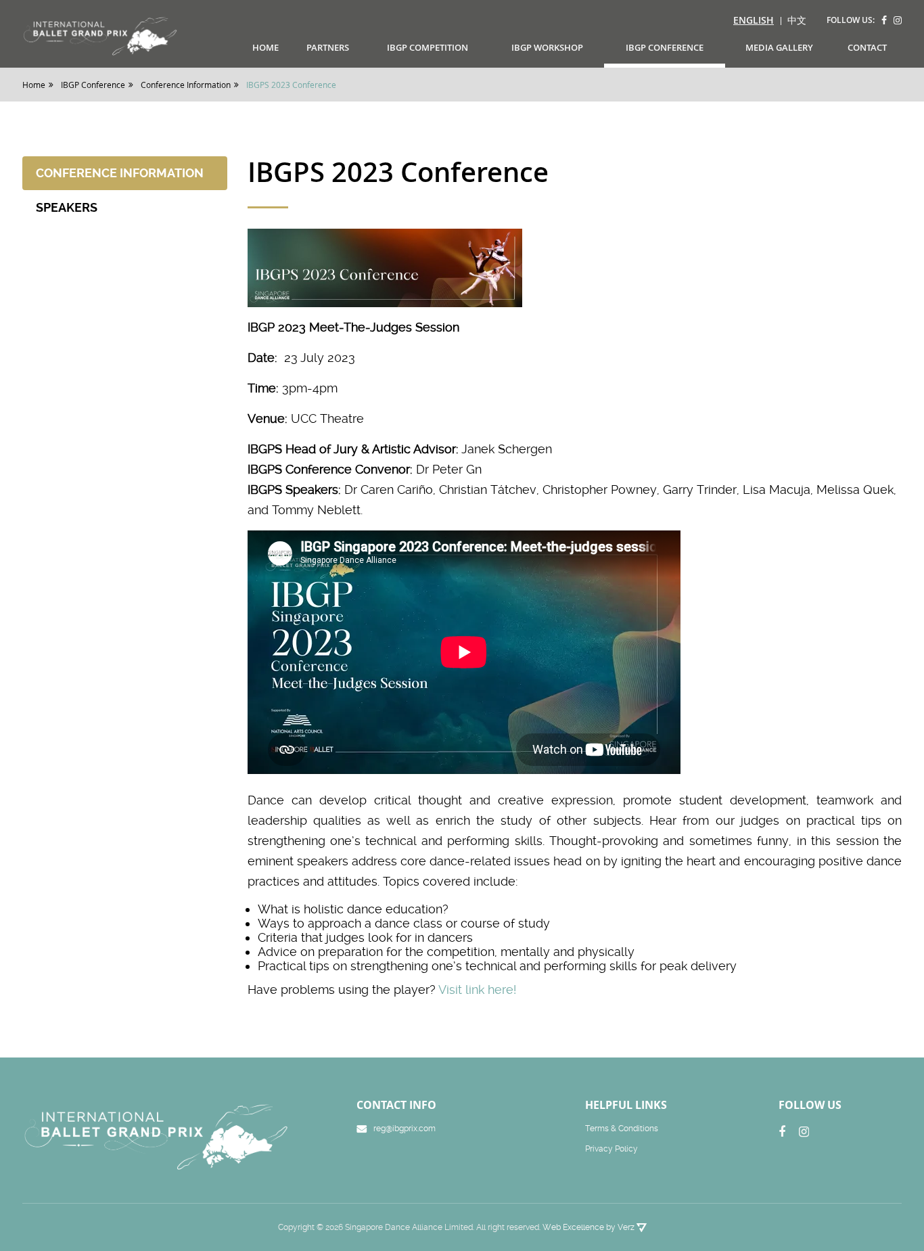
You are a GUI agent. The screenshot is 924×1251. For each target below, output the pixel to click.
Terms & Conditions (621, 1128)
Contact (867, 47)
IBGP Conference (664, 47)
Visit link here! (478, 989)
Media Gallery (779, 47)
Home (265, 47)
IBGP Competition (427, 47)
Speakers (66, 207)
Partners (327, 47)
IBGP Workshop (547, 47)
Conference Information (120, 173)
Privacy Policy (611, 1149)
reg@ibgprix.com (404, 1128)
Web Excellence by (588, 1227)
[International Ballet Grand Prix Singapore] (104, 35)
